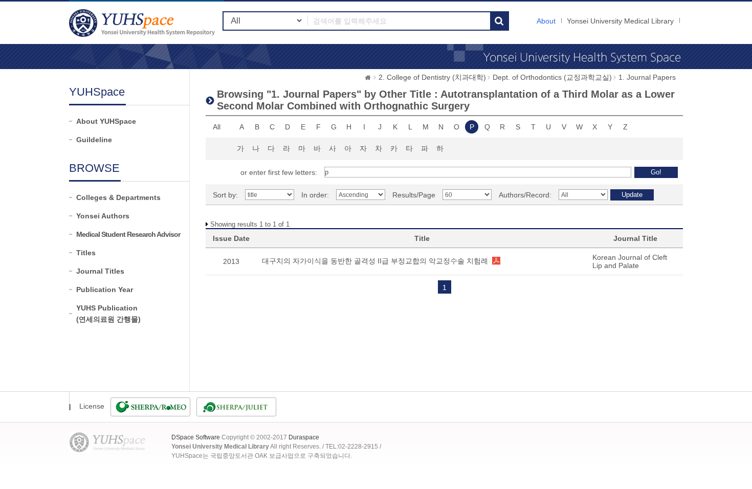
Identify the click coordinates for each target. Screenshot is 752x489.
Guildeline (94, 140)
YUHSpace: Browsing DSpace (143, 22)
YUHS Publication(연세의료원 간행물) (108, 313)
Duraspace (304, 437)
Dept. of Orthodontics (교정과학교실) (552, 77)
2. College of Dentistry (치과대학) (432, 77)
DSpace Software (195, 437)
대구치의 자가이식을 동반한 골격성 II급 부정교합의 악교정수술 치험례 (375, 261)
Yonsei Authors (102, 216)
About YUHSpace (106, 121)
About (546, 21)
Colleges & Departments (118, 197)
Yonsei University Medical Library (620, 21)
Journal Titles (100, 271)
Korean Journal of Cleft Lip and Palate (629, 261)
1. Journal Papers (647, 77)
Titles (86, 253)
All (216, 127)
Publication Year (104, 289)
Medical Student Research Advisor (128, 234)
